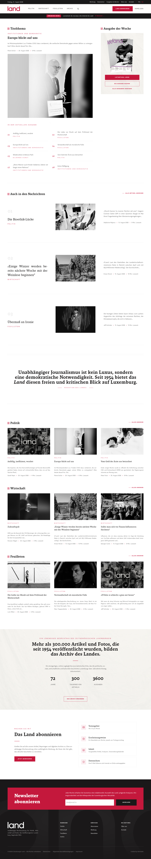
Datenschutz (46, 851)
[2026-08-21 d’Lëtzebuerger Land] (122, 55)
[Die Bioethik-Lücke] (76, 217)
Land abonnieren (123, 8)
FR (139, 2)
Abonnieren (94, 826)
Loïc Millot (11, 612)
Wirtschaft (44, 8)
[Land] (16, 825)
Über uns (124, 2)
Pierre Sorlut (12, 50)
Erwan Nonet (108, 274)
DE (143, 2)
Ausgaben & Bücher (113, 2)
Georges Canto (105, 544)
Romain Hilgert (12, 541)
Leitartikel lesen (122, 77)
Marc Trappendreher (60, 609)
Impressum (79, 851)
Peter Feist (104, 475)
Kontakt (131, 2)
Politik (31, 8)
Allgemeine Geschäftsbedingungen (63, 851)
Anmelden (139, 8)
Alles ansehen (138, 422)
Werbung (92, 2)
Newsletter (100, 2)
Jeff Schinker (108, 325)
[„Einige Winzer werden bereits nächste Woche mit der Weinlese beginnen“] (76, 268)
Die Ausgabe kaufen (122, 83)
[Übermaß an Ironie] (76, 319)
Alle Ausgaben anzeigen (122, 88)
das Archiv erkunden (75, 699)
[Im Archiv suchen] (78, 9)
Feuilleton (58, 8)
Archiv (70, 8)
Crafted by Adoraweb (137, 851)
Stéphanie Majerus (109, 222)
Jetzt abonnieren (25, 759)
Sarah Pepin (11, 475)
